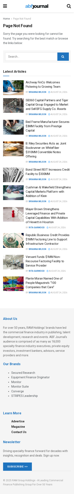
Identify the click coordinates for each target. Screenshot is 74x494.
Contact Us (19, 432)
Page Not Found (22, 18)
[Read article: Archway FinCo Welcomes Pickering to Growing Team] (13, 87)
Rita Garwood (37, 227)
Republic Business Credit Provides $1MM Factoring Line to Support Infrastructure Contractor (47, 239)
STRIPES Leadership (24, 395)
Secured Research (23, 372)
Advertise (17, 421)
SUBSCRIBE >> (17, 466)
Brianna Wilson (37, 92)
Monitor (16, 382)
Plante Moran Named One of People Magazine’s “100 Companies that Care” (44, 283)
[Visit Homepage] (37, 6)
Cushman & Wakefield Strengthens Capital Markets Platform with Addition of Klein (48, 191)
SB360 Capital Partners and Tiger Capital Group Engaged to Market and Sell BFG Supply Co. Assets (47, 104)
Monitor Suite (20, 386)
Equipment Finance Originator (30, 377)
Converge (17, 391)
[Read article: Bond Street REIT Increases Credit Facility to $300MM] (13, 175)
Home (6, 18)
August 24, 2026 (58, 92)
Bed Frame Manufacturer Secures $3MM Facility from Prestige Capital (47, 126)
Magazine (18, 426)
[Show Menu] (5, 6)
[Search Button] (69, 6)
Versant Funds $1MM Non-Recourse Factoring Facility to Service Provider (45, 261)
